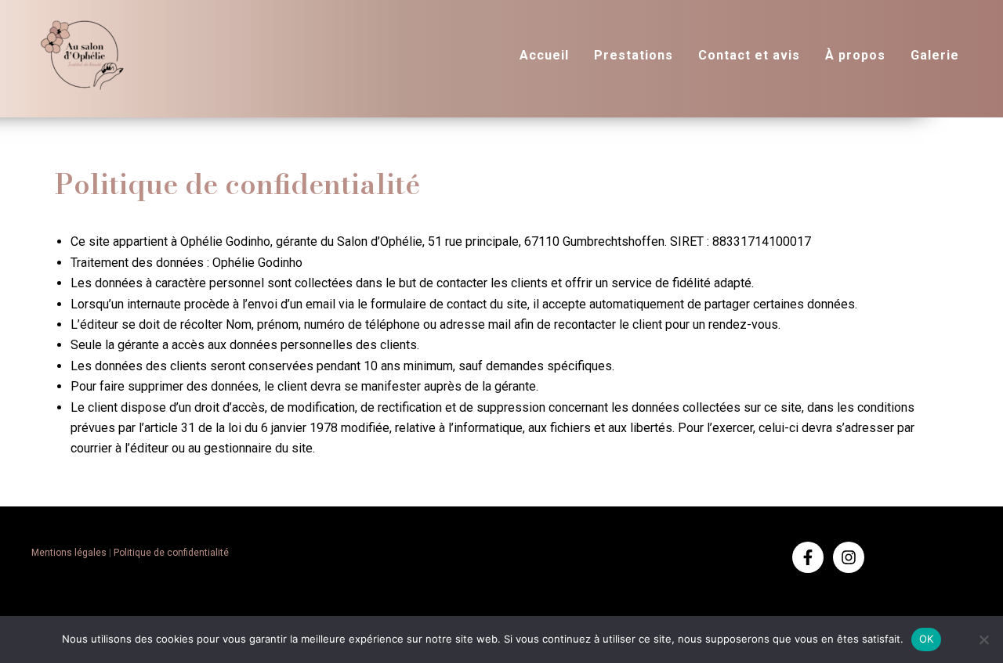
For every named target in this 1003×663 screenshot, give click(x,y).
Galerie (935, 55)
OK (926, 638)
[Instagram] (848, 557)
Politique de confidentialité (171, 552)
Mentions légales (70, 552)
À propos (855, 55)
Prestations (633, 55)
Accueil (544, 55)
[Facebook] (808, 557)
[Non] (983, 639)
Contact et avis (749, 55)
